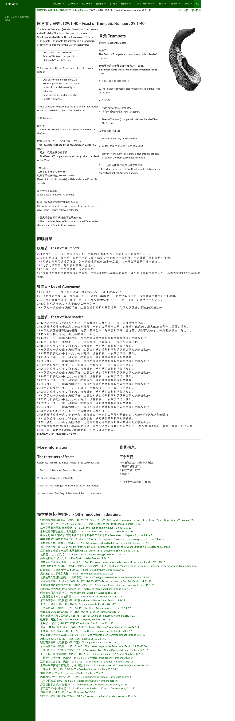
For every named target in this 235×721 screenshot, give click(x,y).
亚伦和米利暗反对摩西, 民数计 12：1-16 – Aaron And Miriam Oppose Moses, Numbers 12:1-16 (94, 649)
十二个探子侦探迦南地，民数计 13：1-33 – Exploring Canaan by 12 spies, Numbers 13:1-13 (92, 653)
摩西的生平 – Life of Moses (73, 10)
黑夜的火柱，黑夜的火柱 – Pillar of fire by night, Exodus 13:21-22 (76, 573)
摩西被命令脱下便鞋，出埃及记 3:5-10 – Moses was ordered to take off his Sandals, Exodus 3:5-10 (94, 542)
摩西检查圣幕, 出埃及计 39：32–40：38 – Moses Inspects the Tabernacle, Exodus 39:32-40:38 (93, 646)
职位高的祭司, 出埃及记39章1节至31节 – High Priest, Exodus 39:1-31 (78, 642)
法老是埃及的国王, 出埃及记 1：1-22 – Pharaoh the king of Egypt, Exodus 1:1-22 (85, 527)
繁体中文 (124, 4)
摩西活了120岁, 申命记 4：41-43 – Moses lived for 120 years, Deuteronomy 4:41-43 (87, 688)
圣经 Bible (53, 10)
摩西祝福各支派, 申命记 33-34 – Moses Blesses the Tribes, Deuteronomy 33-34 (83, 684)
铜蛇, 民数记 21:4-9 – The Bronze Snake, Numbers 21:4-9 (71, 672)
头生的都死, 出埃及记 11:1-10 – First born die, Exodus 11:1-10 (74, 558)
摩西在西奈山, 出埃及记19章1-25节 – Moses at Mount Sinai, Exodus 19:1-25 (82, 600)
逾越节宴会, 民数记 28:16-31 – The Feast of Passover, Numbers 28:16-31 (80, 611)
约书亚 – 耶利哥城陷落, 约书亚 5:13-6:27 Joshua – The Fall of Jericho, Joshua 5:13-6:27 (88, 695)
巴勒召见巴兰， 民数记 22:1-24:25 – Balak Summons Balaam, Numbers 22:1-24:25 (86, 676)
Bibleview (11, 4)
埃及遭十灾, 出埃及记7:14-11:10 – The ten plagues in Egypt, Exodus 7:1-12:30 (83, 554)
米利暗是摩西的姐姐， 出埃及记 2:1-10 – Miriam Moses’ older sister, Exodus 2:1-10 (86, 531)
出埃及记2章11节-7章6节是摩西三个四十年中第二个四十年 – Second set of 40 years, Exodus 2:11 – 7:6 (97, 535)
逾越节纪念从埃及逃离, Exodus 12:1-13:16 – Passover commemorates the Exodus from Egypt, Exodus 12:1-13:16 (102, 561)
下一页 (195, 10)
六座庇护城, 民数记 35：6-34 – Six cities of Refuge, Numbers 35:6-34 (79, 680)
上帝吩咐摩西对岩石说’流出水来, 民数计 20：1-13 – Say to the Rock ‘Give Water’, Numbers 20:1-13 (95, 665)
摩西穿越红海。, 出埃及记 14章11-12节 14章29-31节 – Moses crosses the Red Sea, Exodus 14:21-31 (95, 581)
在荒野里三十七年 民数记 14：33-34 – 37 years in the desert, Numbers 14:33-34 (86, 657)
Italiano (86, 4)
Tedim (161, 4)
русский (174, 4)
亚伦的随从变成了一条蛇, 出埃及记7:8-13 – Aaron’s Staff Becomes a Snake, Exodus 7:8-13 (89, 550)
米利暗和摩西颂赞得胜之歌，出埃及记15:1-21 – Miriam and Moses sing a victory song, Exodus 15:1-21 (97, 584)
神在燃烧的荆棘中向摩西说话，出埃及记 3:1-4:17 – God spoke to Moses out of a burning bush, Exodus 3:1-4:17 (102, 539)
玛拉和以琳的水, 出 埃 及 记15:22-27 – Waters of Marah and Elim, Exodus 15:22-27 (86, 588)
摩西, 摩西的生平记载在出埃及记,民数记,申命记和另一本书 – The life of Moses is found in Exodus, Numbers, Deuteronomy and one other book (118, 565)
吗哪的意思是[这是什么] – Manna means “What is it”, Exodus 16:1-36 (78, 592)
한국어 (112, 4)
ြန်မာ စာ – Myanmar (143, 4)
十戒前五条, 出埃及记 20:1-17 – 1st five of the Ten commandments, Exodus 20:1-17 (86, 630)
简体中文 (99, 4)
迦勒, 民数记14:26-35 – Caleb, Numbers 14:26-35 (67, 692)
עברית (187, 4)
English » (57, 4)
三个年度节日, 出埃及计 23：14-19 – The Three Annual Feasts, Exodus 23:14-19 (85, 607)
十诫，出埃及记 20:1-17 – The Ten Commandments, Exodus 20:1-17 (78, 604)
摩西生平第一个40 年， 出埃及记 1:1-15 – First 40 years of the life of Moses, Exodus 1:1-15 (90, 523)
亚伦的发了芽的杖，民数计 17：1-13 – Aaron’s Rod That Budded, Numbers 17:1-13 (86, 661)
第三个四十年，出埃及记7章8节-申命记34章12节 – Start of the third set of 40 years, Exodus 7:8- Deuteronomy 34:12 (105, 546)
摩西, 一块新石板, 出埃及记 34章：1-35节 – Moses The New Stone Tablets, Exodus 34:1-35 (90, 627)
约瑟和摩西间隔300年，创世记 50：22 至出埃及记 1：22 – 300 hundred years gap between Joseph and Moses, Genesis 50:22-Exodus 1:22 (117, 519)
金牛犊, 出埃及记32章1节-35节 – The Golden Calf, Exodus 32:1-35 (76, 623)
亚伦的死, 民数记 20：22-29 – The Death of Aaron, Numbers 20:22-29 (79, 669)
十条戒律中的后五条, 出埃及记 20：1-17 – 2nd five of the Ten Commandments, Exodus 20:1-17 (92, 634)
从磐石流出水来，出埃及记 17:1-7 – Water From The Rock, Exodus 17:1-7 (81, 596)
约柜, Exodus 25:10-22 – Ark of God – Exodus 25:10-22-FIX (73, 638)
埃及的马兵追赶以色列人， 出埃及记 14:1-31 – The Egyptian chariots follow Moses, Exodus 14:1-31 (95, 577)
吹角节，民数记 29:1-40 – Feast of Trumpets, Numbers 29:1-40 (75, 619)
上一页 (185, 10)
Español (72, 4)
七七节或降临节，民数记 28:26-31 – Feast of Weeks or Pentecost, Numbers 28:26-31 (87, 615)
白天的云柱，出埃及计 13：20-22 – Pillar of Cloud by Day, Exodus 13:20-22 (82, 569)
